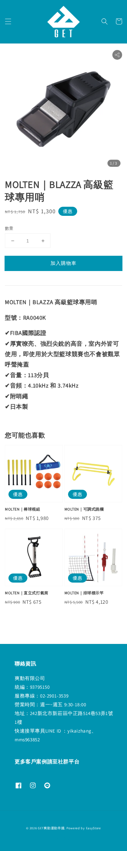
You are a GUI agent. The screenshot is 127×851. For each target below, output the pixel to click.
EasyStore (93, 828)
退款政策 (64, 838)
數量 (9, 228)
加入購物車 (63, 263)
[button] (8, 21)
